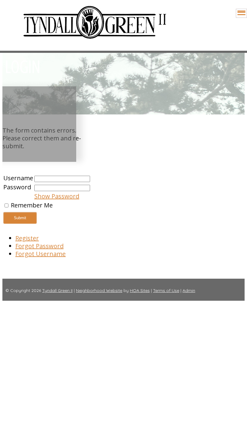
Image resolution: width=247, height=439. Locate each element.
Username (18, 178)
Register (27, 238)
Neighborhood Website (99, 290)
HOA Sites (140, 290)
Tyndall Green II (57, 290)
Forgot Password (39, 246)
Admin (189, 290)
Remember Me (32, 205)
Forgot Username (40, 254)
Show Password (56, 196)
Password (17, 187)
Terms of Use (166, 290)
